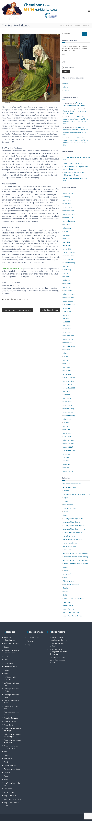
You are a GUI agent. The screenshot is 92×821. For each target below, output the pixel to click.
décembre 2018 (68, 440)
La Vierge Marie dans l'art (72, 522)
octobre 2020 (68, 384)
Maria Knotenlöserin (70, 543)
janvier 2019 (67, 436)
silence (21, 299)
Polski (65, 578)
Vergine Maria (68, 605)
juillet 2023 (67, 270)
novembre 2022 (68, 297)
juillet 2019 (67, 419)
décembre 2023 (69, 252)
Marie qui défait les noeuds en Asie (75, 564)
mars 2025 (66, 200)
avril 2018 (66, 464)
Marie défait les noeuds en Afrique (75, 553)
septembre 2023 (69, 263)
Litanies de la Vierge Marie (72, 532)
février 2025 (67, 204)
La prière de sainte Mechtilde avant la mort (76, 159)
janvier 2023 (67, 291)
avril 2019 (66, 430)
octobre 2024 (68, 218)
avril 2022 (66, 322)
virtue (26, 299)
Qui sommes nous (33, 638)
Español (66, 501)
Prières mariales (68, 581)
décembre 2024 (69, 211)
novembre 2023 (68, 256)
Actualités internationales (72, 484)
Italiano (65, 87)
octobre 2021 (68, 343)
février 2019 (67, 433)
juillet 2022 (67, 311)
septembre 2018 (69, 450)
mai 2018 (66, 461)
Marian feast (67, 550)
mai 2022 (66, 318)
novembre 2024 (68, 214)
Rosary (65, 591)
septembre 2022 (69, 304)
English (70, 25)
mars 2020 (67, 398)
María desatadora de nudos (73, 539)
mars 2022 (67, 325)
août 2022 (66, 308)
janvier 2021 (67, 374)
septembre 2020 (69, 388)
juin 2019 (66, 423)
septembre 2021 (69, 346)
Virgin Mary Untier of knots (72, 616)
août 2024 (66, 225)
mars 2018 (66, 468)
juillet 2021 (67, 353)
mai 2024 (66, 235)
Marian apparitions (69, 546)
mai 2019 (66, 426)
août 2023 (66, 266)
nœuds (65, 567)
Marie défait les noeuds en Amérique (76, 557)
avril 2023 (66, 280)
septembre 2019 (69, 416)
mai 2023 (66, 277)
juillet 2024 (67, 228)
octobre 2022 (68, 301)
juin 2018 (66, 457)
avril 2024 (66, 238)
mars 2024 (67, 242)
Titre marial (67, 602)
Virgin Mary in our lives (71, 612)
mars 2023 (67, 284)
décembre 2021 (68, 336)
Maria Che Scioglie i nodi (72, 536)
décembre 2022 (69, 294)
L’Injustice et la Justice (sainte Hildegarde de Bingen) (73, 174)
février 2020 (67, 402)
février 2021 (67, 370)
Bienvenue (30, 641)
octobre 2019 (68, 412)
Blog (28, 645)
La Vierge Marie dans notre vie (74, 529)
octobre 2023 (68, 259)
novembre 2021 (68, 339)
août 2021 (66, 350)
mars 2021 (66, 367)
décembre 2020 (69, 377)
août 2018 (66, 454)
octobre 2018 (68, 447)
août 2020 (66, 391)
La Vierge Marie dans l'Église (73, 525)
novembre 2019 (68, 409)
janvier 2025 (67, 207)
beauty (16, 299)
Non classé (67, 574)
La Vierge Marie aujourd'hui (73, 518)
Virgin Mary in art (69, 609)
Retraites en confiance (71, 585)
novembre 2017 (68, 471)
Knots (65, 515)
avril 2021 (66, 363)
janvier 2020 (67, 405)
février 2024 (67, 245)
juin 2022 (66, 315)
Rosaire (65, 588)
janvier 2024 (67, 249)
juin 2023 (66, 273)
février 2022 (67, 329)
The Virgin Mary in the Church (73, 598)
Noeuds (66, 571)
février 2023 (67, 287)
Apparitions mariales (70, 487)
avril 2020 (66, 395)
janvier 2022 (67, 332)
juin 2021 (66, 357)
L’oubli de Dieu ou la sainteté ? (74, 163)
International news (69, 508)
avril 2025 (66, 197)
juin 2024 (66, 231)
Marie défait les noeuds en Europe (75, 560)
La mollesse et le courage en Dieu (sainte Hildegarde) (75, 168)
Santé (65, 595)
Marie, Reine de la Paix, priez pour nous (75, 180)
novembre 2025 (68, 193)
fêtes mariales (68, 505)
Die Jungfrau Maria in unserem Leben (76, 494)
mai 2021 (66, 360)
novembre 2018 (68, 443)
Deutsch (66, 90)
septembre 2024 (69, 221)
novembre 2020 (69, 381)
